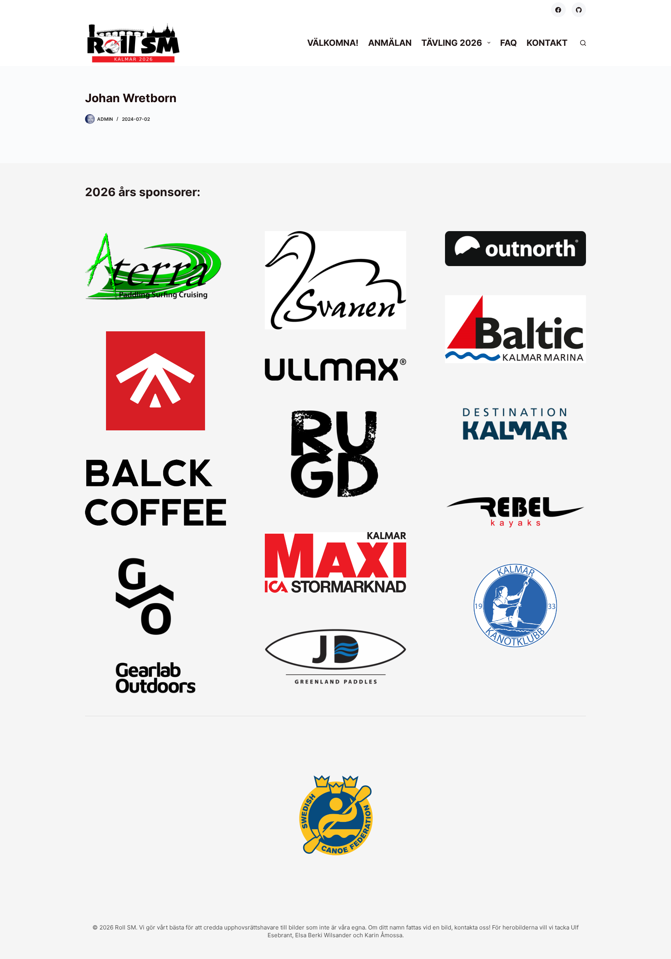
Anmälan (390, 43)
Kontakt (547, 43)
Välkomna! (332, 43)
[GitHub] (579, 9)
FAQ (508, 43)
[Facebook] (558, 9)
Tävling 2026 (451, 43)
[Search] (583, 43)
